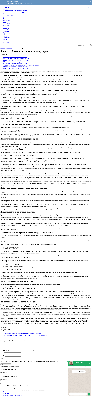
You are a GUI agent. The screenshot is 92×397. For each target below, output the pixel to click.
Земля (5, 18)
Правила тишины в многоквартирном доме (16, 58)
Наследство (6, 23)
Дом (4, 17)
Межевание (6, 20)
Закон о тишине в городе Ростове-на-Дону (16, 60)
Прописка (6, 14)
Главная (3, 48)
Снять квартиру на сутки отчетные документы (22, 333)
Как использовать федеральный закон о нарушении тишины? (21, 65)
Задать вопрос (7, 25)
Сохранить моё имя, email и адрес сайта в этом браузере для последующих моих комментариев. (30, 361)
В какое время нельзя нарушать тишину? (15, 66)
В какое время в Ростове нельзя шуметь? (15, 57)
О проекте (6, 7)
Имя (2, 353)
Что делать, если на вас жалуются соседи (15, 68)
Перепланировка (8, 15)
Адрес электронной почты (9, 369)
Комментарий (5, 350)
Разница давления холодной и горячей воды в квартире (25, 335)
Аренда (5, 22)
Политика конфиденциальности (12, 10)
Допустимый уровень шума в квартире (15, 63)
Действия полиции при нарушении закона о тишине (19, 62)
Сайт (2, 358)
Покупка (24, 12)
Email (3, 355)
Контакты (6, 9)
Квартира (24, 10)
